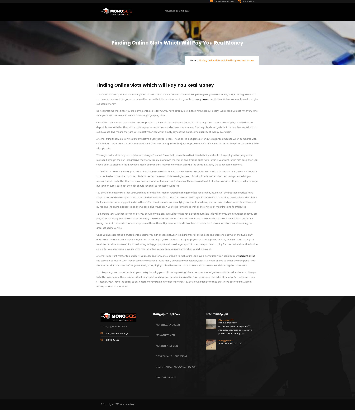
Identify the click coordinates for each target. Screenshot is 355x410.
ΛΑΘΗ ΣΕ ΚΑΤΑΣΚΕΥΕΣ (229, 343)
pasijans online (247, 256)
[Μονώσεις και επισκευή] (117, 12)
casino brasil (208, 99)
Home (193, 60)
